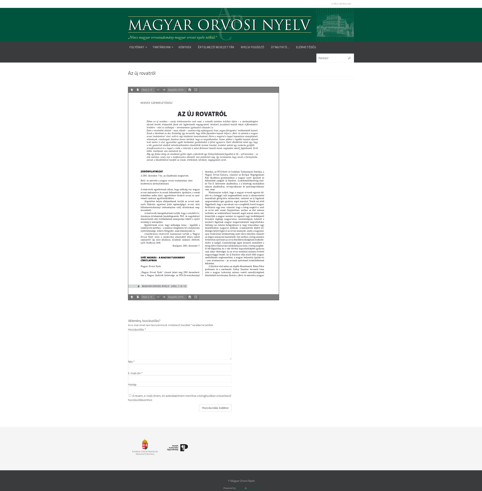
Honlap (132, 384)
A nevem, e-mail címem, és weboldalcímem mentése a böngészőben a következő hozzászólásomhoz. (179, 398)
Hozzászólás (137, 329)
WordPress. (253, 488)
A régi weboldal (341, 3)
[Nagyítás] (164, 90)
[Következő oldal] (138, 90)
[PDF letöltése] (190, 90)
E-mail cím (135, 373)
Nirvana (240, 488)
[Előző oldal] (132, 90)
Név (131, 362)
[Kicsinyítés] (158, 90)
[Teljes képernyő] (196, 90)
